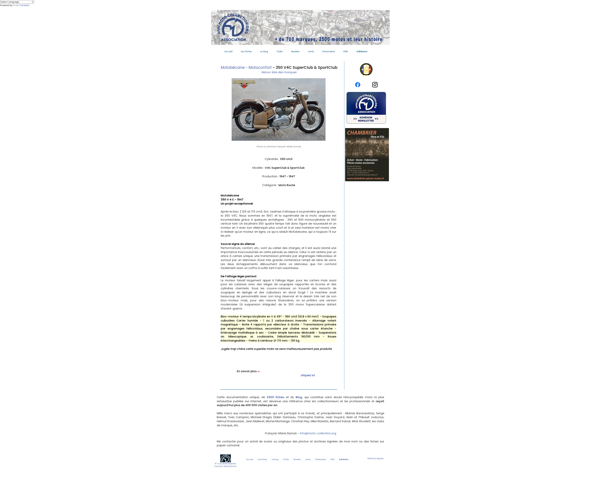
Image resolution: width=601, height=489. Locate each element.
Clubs (280, 51)
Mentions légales (375, 458)
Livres (311, 51)
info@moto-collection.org (318, 433)
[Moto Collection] (225, 458)
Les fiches (246, 51)
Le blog (264, 51)
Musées (295, 51)
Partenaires (328, 51)
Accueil (228, 51)
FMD (345, 51)
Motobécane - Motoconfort (246, 67)
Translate (24, 5)
